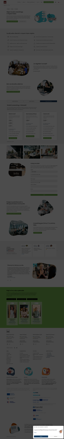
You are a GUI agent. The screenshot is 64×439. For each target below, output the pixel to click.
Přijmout (41, 436)
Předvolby (35, 432)
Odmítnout (55, 436)
